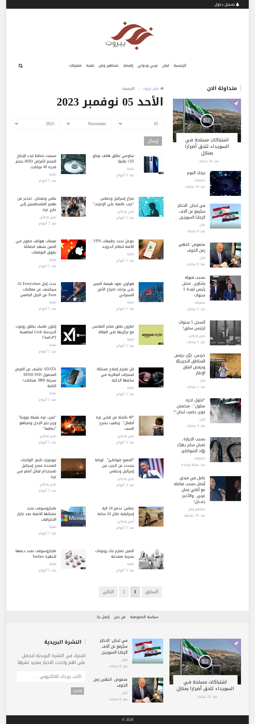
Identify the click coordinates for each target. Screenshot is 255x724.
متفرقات (75, 65)
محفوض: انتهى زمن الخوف (191, 247)
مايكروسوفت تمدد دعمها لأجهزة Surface (36, 553)
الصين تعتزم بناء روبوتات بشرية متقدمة (114, 553)
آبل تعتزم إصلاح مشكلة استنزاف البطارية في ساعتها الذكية (115, 375)
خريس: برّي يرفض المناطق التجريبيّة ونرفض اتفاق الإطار (189, 364)
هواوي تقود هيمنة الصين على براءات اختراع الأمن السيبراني (113, 289)
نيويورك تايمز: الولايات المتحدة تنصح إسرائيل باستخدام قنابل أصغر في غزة (36, 468)
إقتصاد (128, 65)
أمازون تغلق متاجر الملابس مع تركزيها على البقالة (113, 329)
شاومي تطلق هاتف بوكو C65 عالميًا (113, 158)
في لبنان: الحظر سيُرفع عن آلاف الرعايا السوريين (191, 211)
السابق (151, 592)
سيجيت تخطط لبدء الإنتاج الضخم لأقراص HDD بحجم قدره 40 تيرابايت (36, 161)
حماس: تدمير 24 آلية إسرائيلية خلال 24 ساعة (115, 511)
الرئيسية (180, 65)
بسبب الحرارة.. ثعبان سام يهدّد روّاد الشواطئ (191, 445)
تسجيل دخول (225, 4)
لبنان (165, 65)
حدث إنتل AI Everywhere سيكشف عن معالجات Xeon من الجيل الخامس (36, 289)
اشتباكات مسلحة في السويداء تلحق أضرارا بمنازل (207, 146)
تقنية (90, 65)
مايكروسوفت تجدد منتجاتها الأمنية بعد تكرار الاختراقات (36, 514)
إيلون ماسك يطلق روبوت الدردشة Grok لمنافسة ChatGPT (36, 332)
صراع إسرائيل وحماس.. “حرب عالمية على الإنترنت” (113, 201)
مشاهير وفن (108, 65)
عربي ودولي (147, 65)
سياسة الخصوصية (144, 616)
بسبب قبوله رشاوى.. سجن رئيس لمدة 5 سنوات (193, 286)
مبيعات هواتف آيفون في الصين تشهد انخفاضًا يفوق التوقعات (36, 247)
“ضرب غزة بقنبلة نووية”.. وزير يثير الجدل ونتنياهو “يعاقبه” (36, 423)
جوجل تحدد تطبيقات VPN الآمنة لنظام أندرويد (113, 244)
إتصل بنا (103, 616)
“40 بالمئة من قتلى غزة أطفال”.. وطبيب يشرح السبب (115, 423)
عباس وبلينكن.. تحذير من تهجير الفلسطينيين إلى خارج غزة (36, 204)
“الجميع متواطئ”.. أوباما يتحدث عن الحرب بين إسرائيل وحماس (114, 466)
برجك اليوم (196, 173)
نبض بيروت (151, 88)
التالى (108, 592)
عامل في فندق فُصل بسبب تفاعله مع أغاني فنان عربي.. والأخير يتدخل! (189, 489)
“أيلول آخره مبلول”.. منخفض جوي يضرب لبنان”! (189, 406)
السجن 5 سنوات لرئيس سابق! (191, 325)
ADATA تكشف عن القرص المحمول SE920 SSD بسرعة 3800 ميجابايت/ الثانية (35, 377)
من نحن (120, 616)
